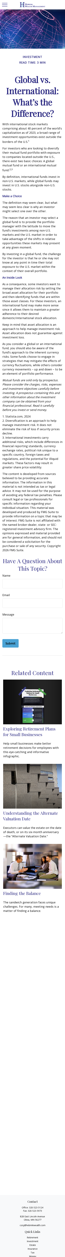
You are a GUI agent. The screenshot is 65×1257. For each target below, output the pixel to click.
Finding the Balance (22, 893)
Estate (32, 1245)
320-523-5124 (36, 1207)
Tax (32, 1252)
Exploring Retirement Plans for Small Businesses (29, 731)
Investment (32, 1241)
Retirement (32, 1237)
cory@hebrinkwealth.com (32, 1225)
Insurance (33, 1248)
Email (6, 595)
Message (8, 614)
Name (6, 575)
